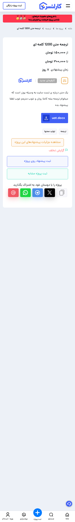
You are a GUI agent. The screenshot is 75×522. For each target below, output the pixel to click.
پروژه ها (59, 28)
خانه (70, 28)
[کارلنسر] (50, 6)
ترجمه (48, 28)
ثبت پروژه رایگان (14, 6)
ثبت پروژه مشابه (37, 174)
